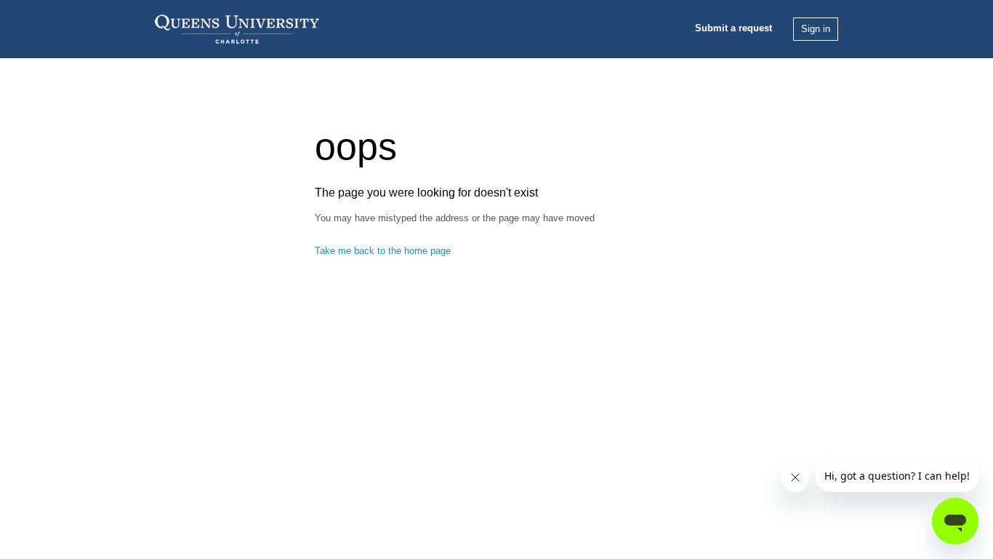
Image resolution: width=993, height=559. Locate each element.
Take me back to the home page (383, 250)
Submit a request (733, 28)
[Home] (237, 28)
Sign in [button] (815, 28)
